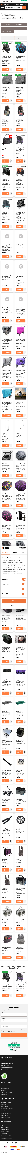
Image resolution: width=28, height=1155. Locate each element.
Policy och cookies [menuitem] (6, 1113)
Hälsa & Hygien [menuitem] (5, 1129)
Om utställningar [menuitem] (5, 1088)
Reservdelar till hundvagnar (21, 24)
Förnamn (3, 1018)
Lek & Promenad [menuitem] (5, 1131)
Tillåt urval (14, 605)
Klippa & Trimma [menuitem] (5, 1125)
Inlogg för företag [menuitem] (5, 1117)
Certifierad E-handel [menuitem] (6, 1102)
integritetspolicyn (12, 1031)
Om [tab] (23, 552)
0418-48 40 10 (14, 1061)
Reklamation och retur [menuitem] (6, 1108)
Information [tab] (14, 552)
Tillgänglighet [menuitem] (4, 1115)
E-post (3, 1012)
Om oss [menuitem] (3, 1086)
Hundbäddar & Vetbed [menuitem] (6, 1136)
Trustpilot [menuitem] (3, 1104)
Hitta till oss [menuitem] (4, 1094)
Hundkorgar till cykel (7, 31)
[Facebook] (6, 1143)
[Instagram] (15, 1143)
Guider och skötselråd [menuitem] (6, 1092)
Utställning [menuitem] (4, 1133)
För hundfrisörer (5, 1070)
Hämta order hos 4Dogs (7, 1067)
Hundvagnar (7, 24)
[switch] (24, 584)
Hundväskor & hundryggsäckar (21, 28)
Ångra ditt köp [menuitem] (4, 1106)
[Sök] (24, 7)
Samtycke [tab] (5, 552)
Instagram (19, 1143)
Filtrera (8, 38)
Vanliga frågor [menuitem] (4, 1090)
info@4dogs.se (9, 1063)
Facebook (10, 1143)
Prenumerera (14, 1035)
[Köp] (5, 69)
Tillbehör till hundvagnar (7, 28)
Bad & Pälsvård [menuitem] (5, 1127)
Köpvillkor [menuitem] (3, 1111)
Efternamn (3, 1024)
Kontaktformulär (5, 1065)
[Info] (5, 320)
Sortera (21, 38)
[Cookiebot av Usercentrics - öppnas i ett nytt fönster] (19, 548)
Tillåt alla (14, 600)
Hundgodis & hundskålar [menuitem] (7, 1138)
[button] (2, 7)
